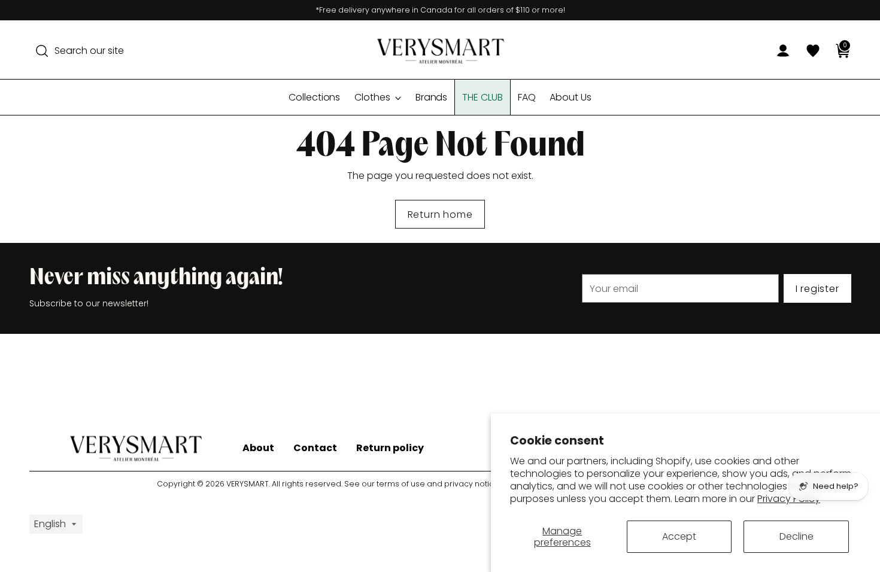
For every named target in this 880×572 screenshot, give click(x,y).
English (50, 524)
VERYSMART (247, 484)
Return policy (390, 448)
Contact (315, 448)
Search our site (89, 50)
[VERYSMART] (440, 51)
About (258, 448)
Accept (679, 536)
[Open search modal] (42, 51)
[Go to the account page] (778, 50)
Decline (796, 536)
